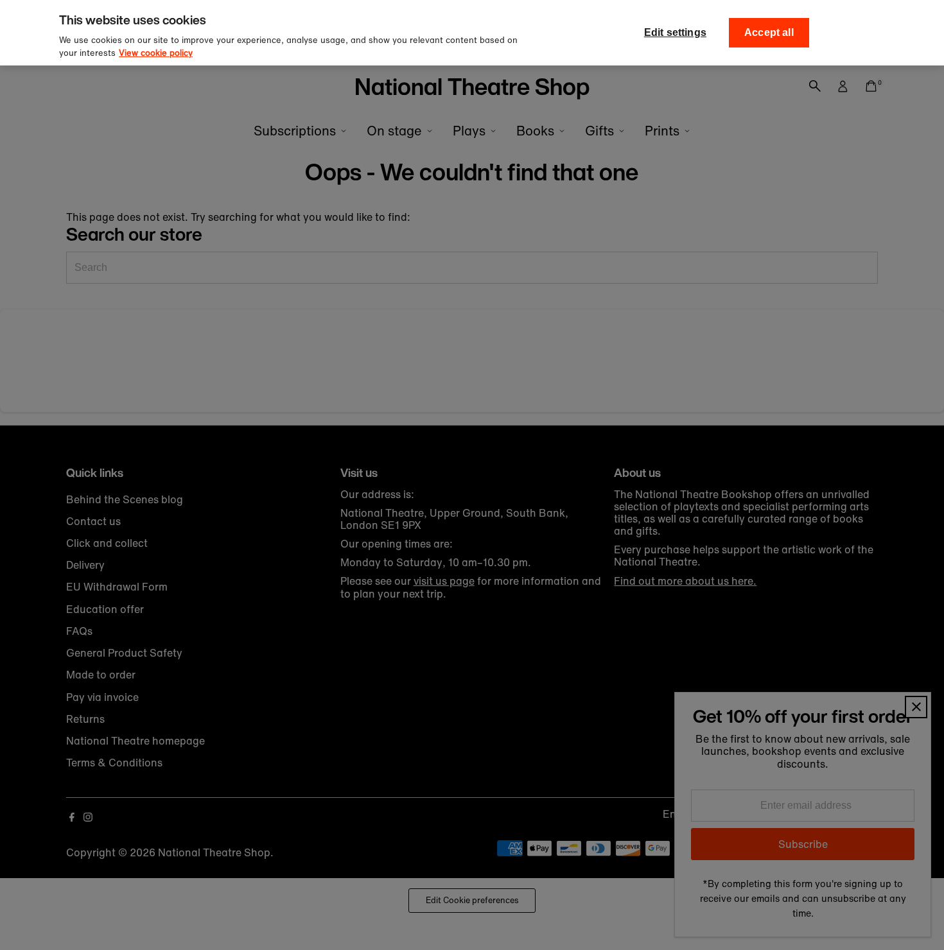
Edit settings (675, 32)
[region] (472, 32)
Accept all (769, 32)
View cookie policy (156, 53)
